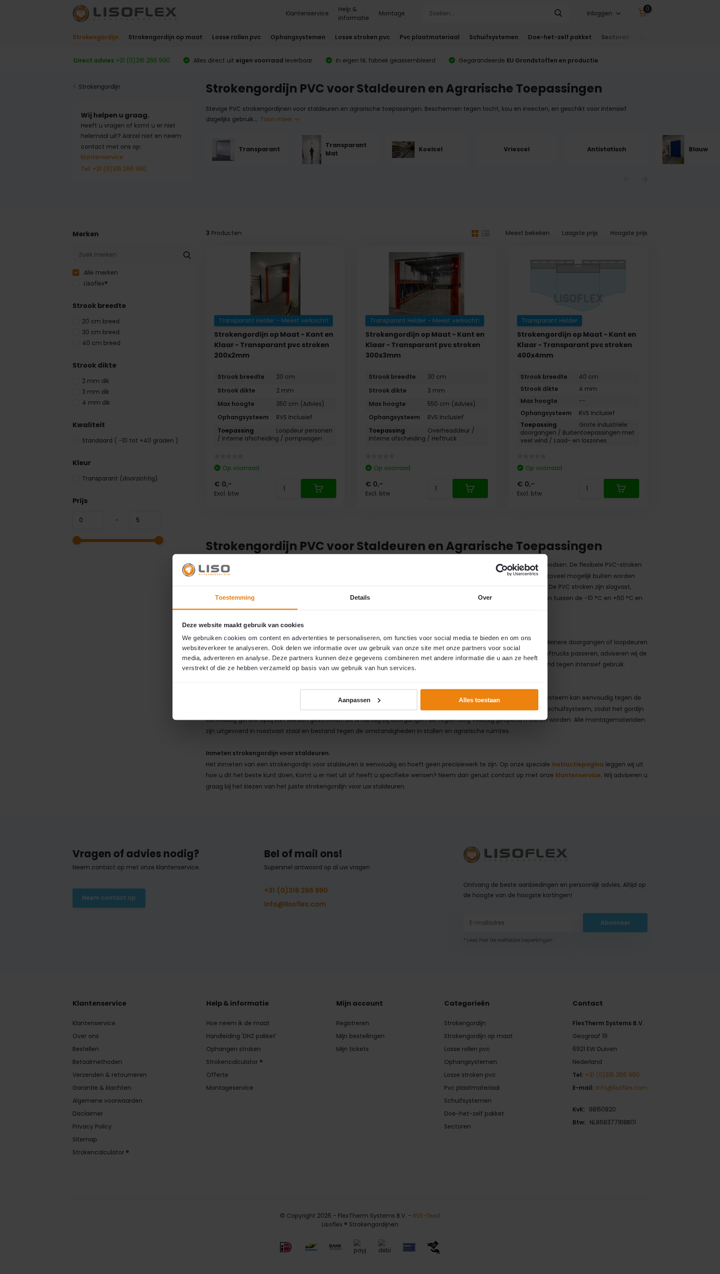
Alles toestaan (479, 699)
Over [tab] (485, 597)
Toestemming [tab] (235, 597)
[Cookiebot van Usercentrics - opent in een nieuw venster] (501, 569)
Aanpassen (354, 699)
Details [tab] (360, 597)
